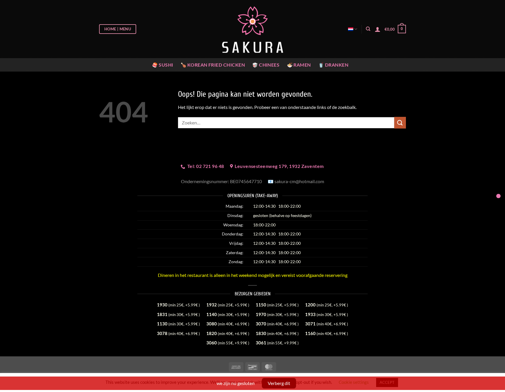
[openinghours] (498, 196)
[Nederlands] (352, 29)
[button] (395, 29)
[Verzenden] (400, 122)
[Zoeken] (368, 28)
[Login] (378, 29)
